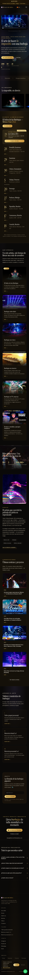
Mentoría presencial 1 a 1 (7, 934)
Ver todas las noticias (14, 679)
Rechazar (23, 964)
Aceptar (16, 964)
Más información (6, 967)
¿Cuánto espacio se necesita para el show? (12, 868)
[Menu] (26, 7)
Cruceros (17, 958)
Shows (2, 913)
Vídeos (2, 920)
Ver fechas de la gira (7, 57)
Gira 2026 (3, 910)
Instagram (3, 941)
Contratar (18, 57)
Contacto (3, 923)
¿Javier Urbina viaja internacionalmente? (12, 863)
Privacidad (21, 971)
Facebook (3, 943)
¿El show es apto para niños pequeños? (11, 873)
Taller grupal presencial (6, 929)
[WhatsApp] (25, 971)
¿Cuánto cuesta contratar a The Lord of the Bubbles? (12, 857)
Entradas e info (7, 126)
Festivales (24, 958)
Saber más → (7, 723)
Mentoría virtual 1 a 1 (6, 932)
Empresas (10, 958)
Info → (5, 154)
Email (2, 948)
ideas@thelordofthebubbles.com (14, 838)
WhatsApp (3, 946)
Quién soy (3, 915)
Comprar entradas (14, 141)
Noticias (3, 918)
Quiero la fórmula (10, 796)
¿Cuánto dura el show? (7, 878)
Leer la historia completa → (10, 547)
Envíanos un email (14, 833)
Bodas (3, 958)
